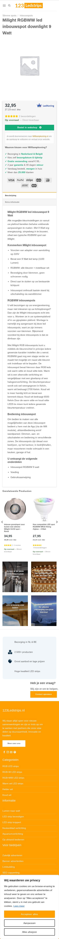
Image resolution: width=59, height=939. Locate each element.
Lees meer (19, 906)
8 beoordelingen (40, 548)
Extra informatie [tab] (12, 202)
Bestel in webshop (27, 127)
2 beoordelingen (27, 116)
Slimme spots (9, 15)
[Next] (56, 528)
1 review (17, 545)
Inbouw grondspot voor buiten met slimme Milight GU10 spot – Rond (14, 527)
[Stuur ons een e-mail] (11, 752)
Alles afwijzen (29, 932)
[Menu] (4, 5)
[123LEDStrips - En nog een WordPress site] (32, 5)
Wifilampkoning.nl (40, 136)
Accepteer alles (29, 914)
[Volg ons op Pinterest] (15, 752)
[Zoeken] (9, 5)
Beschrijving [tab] (10, 195)
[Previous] (2, 528)
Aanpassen (29, 923)
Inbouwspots (26, 15)
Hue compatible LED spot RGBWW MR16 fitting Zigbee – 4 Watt (44, 526)
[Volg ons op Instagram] (8, 752)
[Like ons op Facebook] (4, 752)
